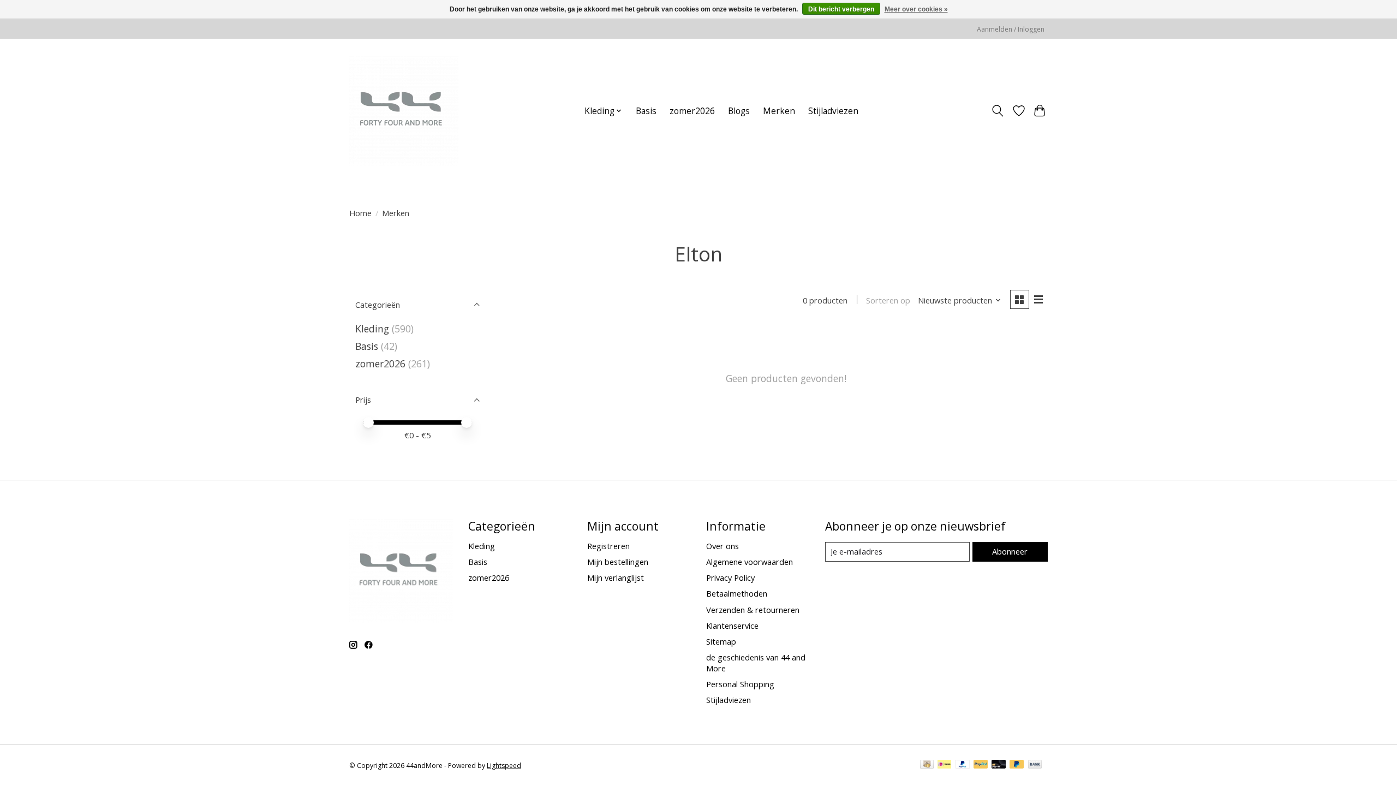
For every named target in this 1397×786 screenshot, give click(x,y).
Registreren (608, 545)
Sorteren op (888, 300)
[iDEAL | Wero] (944, 765)
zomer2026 (692, 111)
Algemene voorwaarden (749, 561)
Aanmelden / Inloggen (1010, 29)
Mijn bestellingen (617, 561)
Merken (779, 111)
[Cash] (927, 765)
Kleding (372, 328)
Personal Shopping (740, 683)
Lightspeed (504, 765)
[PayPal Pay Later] (1017, 765)
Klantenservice (732, 625)
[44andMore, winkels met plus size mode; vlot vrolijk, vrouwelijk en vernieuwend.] (403, 111)
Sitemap (721, 641)
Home (360, 212)
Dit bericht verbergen (841, 9)
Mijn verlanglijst (615, 577)
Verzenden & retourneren (752, 609)
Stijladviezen (833, 111)
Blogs (739, 111)
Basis (646, 111)
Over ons (722, 545)
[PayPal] (963, 765)
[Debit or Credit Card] (999, 765)
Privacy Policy (730, 577)
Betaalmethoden (736, 593)
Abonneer (1010, 551)
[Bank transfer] (1035, 765)
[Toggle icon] (998, 111)
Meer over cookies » (916, 9)
